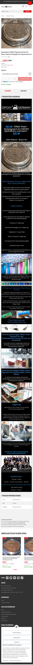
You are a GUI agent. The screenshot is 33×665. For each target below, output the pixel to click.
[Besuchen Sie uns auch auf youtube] (14, 578)
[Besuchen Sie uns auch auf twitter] (11, 578)
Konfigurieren (17, 637)
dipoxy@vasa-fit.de (8, 590)
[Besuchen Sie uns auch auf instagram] (18, 578)
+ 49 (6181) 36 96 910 (6, 585)
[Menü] (30, 6)
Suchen (27, 11)
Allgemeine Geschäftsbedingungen (8, 614)
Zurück (2, 15)
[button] (12, 546)
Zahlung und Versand (5, 602)
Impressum (3, 618)
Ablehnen (16, 642)
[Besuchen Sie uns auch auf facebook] (7, 578)
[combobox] (16, 74)
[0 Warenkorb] (26, 6)
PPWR (2, 610)
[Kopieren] (9, 57)
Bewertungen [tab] (23, 91)
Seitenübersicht (4, 616)
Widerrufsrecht (4, 620)
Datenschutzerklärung (6, 612)
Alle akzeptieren (17, 632)
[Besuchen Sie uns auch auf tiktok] (22, 578)
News (2, 600)
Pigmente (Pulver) (10, 15)
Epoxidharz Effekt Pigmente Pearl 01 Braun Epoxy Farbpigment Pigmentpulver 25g (11, 558)
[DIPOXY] (6, 6)
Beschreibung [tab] (8, 91)
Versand (11, 65)
